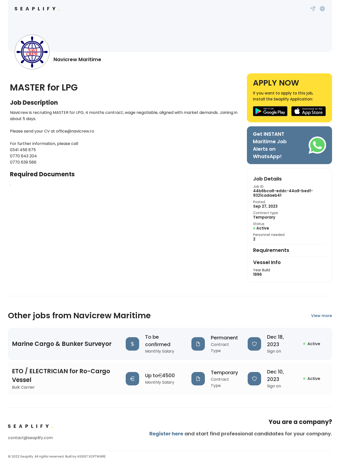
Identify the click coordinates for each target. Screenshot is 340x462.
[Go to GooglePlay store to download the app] (270, 111)
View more (321, 315)
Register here (166, 433)
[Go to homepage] (37, 8)
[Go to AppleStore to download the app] (308, 111)
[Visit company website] (322, 9)
